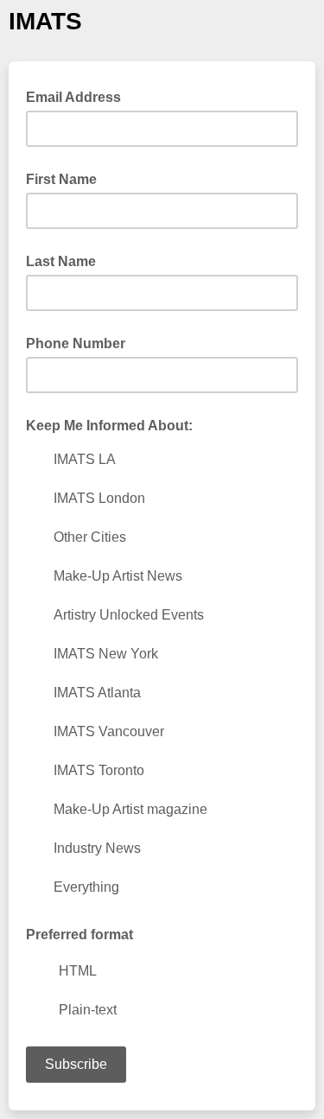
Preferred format (79, 934)
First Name (61, 179)
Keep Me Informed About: (109, 425)
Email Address (78, 95)
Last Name (61, 261)
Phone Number (75, 343)
